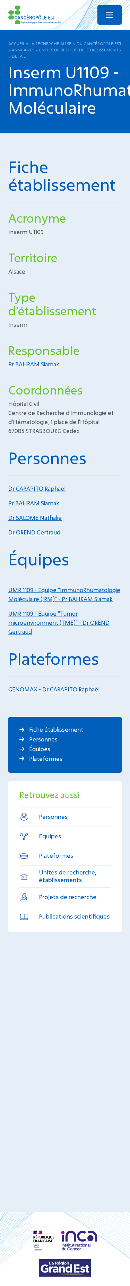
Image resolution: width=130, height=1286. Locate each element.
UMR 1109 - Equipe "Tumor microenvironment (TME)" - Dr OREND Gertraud (59, 622)
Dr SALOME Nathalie (35, 517)
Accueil (16, 43)
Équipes (39, 749)
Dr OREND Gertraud (34, 532)
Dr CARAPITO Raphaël (37, 488)
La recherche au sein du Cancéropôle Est (75, 43)
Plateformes (45, 758)
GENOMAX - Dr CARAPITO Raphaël (53, 689)
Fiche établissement (55, 729)
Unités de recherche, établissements (80, 49)
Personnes (43, 739)
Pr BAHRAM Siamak (33, 364)
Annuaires (23, 49)
